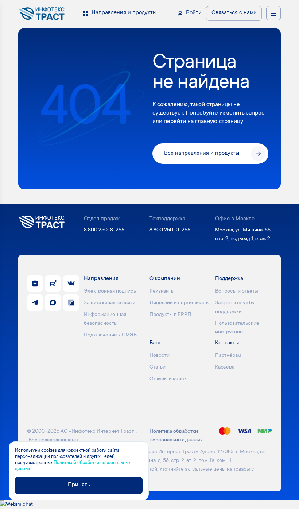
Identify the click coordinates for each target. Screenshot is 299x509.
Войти (194, 13)
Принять (79, 485)
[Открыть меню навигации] (273, 13)
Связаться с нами (234, 13)
